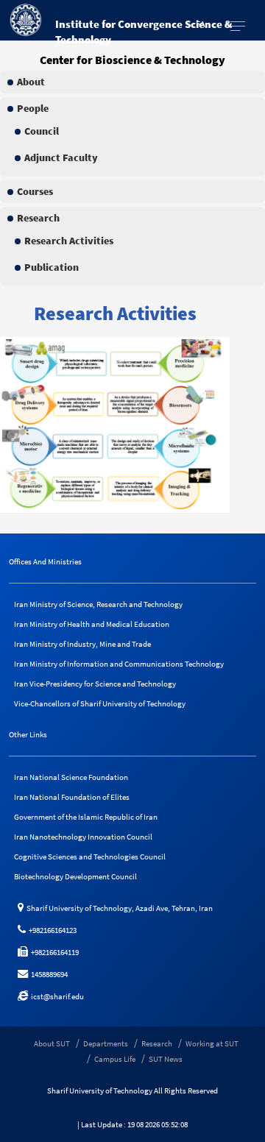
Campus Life (114, 1059)
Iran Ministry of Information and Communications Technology (119, 664)
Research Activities (68, 240)
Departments (105, 1043)
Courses (35, 191)
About (31, 81)
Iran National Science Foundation (71, 777)
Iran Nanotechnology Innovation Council (83, 836)
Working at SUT (212, 1043)
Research (38, 217)
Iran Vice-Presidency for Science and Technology (95, 683)
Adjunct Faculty (61, 157)
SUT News (166, 1059)
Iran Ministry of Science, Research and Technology (98, 604)
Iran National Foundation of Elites (72, 797)
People (33, 108)
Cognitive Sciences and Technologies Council (90, 856)
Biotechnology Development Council (75, 876)
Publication (51, 267)
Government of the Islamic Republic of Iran (86, 817)
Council (41, 131)
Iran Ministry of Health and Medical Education (91, 624)
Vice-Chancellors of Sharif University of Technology (100, 703)
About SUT (52, 1043)
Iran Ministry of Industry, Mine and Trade (82, 644)
